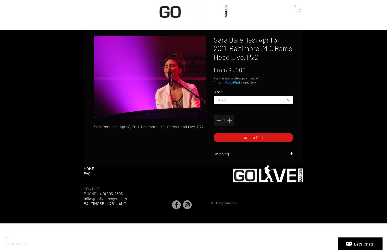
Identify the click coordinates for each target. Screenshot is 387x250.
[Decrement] (218, 120)
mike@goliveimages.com (105, 198)
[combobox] (253, 100)
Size (218, 92)
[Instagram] (187, 204)
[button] (298, 9)
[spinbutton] (224, 120)
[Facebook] (176, 204)
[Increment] (230, 120)
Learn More (248, 83)
